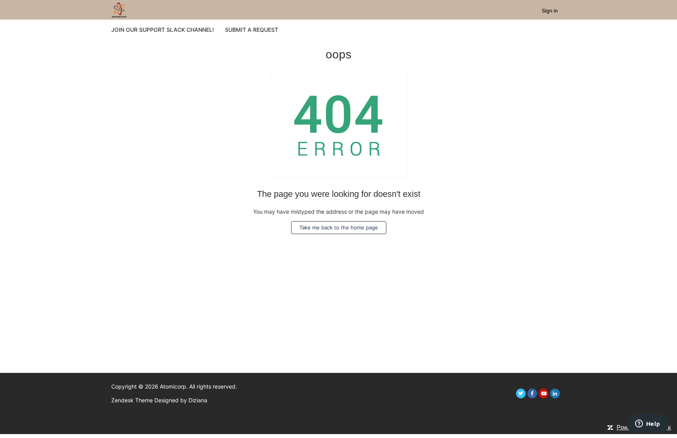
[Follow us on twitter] (521, 393)
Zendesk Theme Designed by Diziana (159, 400)
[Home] (119, 9)
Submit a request (251, 29)
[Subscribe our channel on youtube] (543, 393)
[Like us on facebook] (532, 393)
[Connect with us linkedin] (555, 393)
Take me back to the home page (338, 227)
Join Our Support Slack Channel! (162, 29)
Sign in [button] (550, 10)
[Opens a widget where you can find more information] (647, 424)
